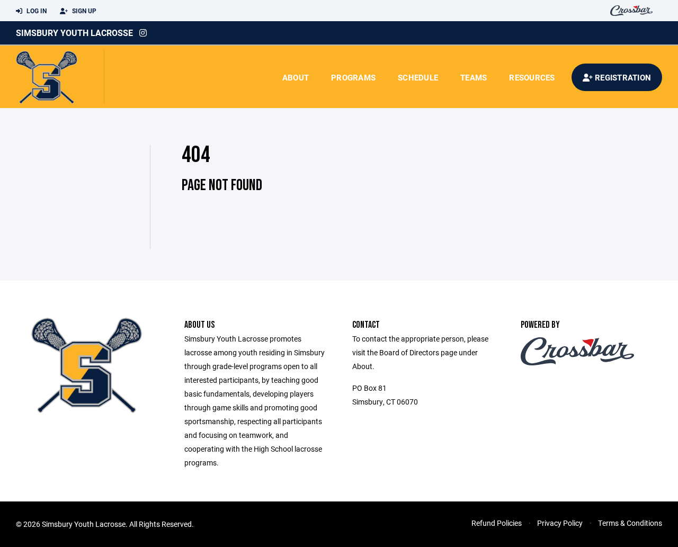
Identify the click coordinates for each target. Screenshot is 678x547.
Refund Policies (496, 523)
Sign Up (83, 10)
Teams (473, 77)
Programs (353, 77)
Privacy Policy (560, 523)
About (295, 77)
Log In (36, 10)
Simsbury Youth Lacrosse (74, 32)
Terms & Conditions (630, 523)
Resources (532, 77)
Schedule (418, 77)
